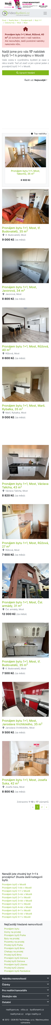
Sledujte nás (9, 996)
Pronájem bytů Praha (15, 935)
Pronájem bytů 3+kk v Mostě (17, 900)
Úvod (4, 20)
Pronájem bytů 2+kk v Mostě (17, 894)
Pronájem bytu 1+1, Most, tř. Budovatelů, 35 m (21, 229)
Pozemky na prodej (14, 941)
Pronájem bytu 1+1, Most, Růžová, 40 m (25, 348)
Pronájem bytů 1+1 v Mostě (16, 891)
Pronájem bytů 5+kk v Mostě (17, 913)
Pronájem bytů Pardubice (17, 971)
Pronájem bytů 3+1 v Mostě (16, 904)
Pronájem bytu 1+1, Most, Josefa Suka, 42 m (24, 781)
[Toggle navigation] (45, 13)
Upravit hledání (26, 72)
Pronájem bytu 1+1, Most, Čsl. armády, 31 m (22, 604)
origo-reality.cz (33, 1014)
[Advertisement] (25, 434)
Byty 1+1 (38, 20)
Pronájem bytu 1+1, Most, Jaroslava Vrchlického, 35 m (22, 722)
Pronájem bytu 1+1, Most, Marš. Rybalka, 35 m (23, 407)
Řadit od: (35, 80)
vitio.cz (24, 1009)
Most (19, 23)
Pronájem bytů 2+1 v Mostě (16, 897)
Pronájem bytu (11, 928)
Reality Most (13, 20)
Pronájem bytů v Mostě (14, 884)
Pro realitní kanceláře (14, 990)
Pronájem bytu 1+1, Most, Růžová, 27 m (25, 544)
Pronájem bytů (26, 20)
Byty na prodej (11, 938)
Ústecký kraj (9, 23)
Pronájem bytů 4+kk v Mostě (17, 907)
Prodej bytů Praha (13, 945)
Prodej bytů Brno (13, 954)
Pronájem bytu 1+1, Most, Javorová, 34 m (19, 288)
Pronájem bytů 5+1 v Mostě (16, 917)
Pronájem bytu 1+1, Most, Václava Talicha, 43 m (25, 485)
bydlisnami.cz (37, 1009)
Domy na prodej (12, 932)
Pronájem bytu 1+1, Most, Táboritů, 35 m (25, 172)
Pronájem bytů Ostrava (16, 958)
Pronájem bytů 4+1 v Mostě (16, 910)
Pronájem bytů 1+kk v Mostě (17, 887)
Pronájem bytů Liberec (15, 964)
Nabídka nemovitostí (14, 978)
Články (6, 984)
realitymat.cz (17, 1014)
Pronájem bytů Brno (14, 948)
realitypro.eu (12, 1009)
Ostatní (6, 1002)
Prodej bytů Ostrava (14, 961)
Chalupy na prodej (13, 951)
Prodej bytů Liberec (14, 967)
